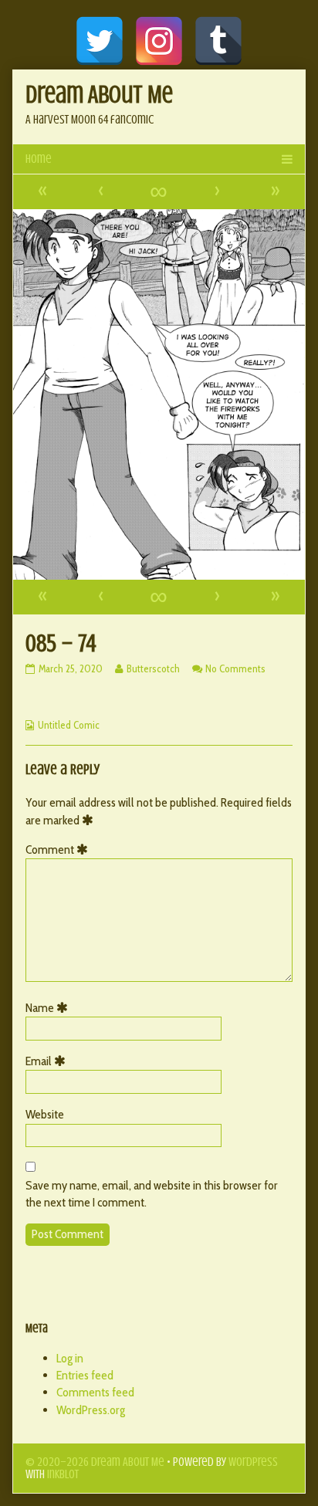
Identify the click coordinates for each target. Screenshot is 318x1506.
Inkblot (63, 1474)
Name (49, 1007)
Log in (69, 1358)
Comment (59, 849)
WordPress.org (90, 1410)
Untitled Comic (69, 725)
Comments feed (95, 1392)
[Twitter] (99, 41)
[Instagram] (159, 41)
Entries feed (84, 1375)
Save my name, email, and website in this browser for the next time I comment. (151, 1194)
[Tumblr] (218, 41)
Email (48, 1061)
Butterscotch (153, 668)
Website (44, 1114)
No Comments (235, 668)
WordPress (253, 1462)
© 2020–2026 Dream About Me (94, 1462)
